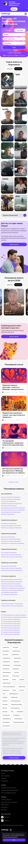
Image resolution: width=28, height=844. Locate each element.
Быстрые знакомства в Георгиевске (10, 497)
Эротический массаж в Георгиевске (11, 512)
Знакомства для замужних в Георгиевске (12, 606)
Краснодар (4, 778)
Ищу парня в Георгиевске (8, 537)
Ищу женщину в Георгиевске (9, 552)
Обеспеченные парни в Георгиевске (10, 584)
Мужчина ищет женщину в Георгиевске (11, 557)
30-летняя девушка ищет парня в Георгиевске (13, 615)
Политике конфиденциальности (10, 837)
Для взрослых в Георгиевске (8, 505)
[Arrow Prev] (12, 318)
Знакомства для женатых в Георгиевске (12, 603)
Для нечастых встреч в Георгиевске (10, 499)
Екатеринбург (4, 781)
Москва (3, 773)
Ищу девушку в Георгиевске (8, 523)
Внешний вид (4, 807)
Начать (14, 9)
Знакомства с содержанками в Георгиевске (13, 588)
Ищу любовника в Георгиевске (9, 594)
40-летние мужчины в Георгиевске (10, 630)
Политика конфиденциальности (8, 792)
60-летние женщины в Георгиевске (10, 626)
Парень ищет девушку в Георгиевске (11, 525)
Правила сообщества (6, 799)
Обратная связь (5, 804)
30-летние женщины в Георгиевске (10, 619)
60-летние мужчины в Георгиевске (10, 634)
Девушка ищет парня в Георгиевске (10, 539)
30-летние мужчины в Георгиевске (10, 628)
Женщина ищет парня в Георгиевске (11, 541)
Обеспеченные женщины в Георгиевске (11, 586)
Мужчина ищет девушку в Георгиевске (11, 528)
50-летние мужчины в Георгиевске (10, 632)
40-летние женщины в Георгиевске (10, 621)
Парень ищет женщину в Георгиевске (11, 554)
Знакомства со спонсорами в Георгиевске (12, 590)
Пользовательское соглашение (8, 787)
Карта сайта (4, 809)
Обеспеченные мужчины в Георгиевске (11, 581)
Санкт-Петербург (5, 776)
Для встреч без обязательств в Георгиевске (13, 510)
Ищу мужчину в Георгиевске (8, 566)
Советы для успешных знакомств (9, 802)
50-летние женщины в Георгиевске (10, 623)
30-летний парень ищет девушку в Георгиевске (14, 617)
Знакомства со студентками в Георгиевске (12, 543)
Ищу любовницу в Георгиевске (9, 592)
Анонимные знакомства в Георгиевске (11, 503)
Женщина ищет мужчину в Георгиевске (11, 570)
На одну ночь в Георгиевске (8, 501)
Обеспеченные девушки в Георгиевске (11, 579)
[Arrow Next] (16, 318)
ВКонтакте (6, 817)
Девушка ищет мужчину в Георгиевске (11, 568)
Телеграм (6, 820)
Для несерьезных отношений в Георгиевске (13, 508)
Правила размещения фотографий (9, 790)
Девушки (8, 30)
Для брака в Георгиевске (8, 514)
